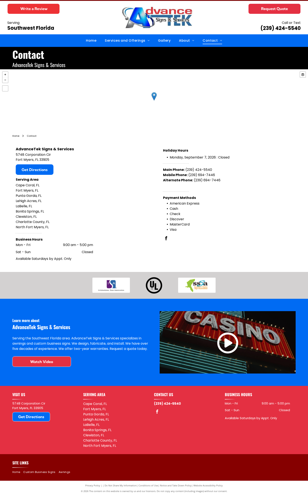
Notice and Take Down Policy (176, 485)
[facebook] (166, 238)
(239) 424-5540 (280, 28)
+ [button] (5, 74)
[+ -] (154, 100)
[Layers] (302, 74)
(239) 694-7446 (201, 175)
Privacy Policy (92, 485)
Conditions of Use (148, 485)
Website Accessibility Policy (208, 485)
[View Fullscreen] (5, 88)
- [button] (5, 80)
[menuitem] (91, 40)
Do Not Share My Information (121, 485)
